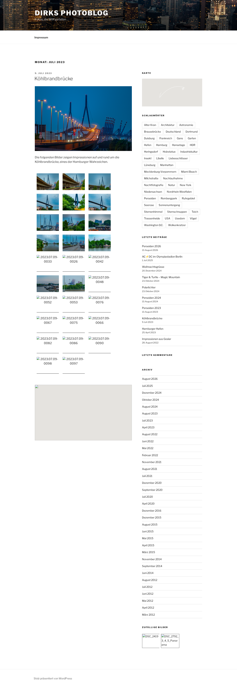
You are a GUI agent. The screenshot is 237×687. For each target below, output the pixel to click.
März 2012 (148, 614)
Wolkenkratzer (177, 225)
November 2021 (151, 462)
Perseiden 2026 (151, 246)
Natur (171, 185)
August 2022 (149, 434)
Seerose (149, 205)
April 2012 (148, 607)
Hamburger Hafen (152, 328)
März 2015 (148, 552)
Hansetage (178, 144)
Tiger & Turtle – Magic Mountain (161, 277)
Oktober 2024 (150, 399)
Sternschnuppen (177, 211)
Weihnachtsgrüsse (153, 266)
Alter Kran (150, 124)
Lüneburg (149, 165)
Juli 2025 (147, 385)
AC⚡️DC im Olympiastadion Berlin (162, 256)
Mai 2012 (147, 600)
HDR (192, 144)
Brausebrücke (152, 131)
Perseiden (150, 198)
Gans (180, 138)
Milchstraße (151, 178)
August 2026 (150, 378)
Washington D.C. (153, 225)
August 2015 (149, 524)
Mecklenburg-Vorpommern (160, 171)
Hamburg (161, 144)
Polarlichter (149, 287)
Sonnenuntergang (169, 205)
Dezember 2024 (151, 392)
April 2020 (148, 503)
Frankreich (165, 138)
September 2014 (152, 566)
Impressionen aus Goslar (156, 338)
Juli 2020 (147, 496)
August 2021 (149, 468)
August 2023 (150, 413)
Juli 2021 (147, 475)
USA (167, 218)
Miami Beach (189, 171)
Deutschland (173, 131)
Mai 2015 (147, 538)
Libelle (160, 158)
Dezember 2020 (152, 482)
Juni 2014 (147, 572)
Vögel (193, 218)
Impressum (41, 37)
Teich (195, 211)
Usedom (180, 218)
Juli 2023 (147, 420)
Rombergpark (169, 198)
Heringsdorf (151, 151)
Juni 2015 (147, 531)
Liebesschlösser (178, 158)
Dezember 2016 (151, 510)
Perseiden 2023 (151, 307)
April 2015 (148, 545)
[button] (113, 420)
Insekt (147, 158)
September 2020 (152, 489)
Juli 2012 (147, 586)
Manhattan (166, 165)
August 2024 (150, 406)
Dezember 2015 (151, 517)
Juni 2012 (147, 593)
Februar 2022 (150, 455)
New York (185, 185)
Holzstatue (169, 151)
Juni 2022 (147, 441)
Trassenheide (152, 218)
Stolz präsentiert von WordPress (53, 678)
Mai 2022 (147, 448)
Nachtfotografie (153, 185)
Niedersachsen (153, 191)
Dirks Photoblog (72, 13)
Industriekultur (189, 151)
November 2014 (152, 559)
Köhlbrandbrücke (53, 78)
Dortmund (192, 131)
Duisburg (149, 138)
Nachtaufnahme (173, 178)
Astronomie (186, 124)
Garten (192, 138)
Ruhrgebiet (188, 198)
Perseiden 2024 (151, 297)
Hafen (147, 144)
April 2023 (148, 427)
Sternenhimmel (153, 211)
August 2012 (149, 579)
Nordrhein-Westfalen (179, 191)
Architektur (167, 124)
